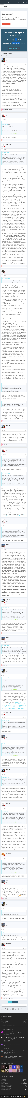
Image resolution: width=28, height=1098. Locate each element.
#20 (25, 948)
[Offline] (4, 61)
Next (14, 1002)
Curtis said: (4, 607)
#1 (25, 64)
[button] (1, 1096)
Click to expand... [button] (14, 133)
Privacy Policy (13, 1096)
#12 (25, 717)
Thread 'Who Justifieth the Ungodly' (12, 1032)
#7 (25, 525)
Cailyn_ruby (24, 1083)
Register (11, 48)
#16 (25, 858)
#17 (25, 885)
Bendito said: (5, 122)
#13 (25, 741)
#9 (25, 604)
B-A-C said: (4, 457)
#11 (25, 675)
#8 (25, 549)
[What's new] (23, 2)
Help (18, 1096)
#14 (25, 774)
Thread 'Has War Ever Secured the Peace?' (14, 1051)
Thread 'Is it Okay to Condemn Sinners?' (13, 1056)
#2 (25, 119)
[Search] (26, 2)
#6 (25, 454)
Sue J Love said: (5, 278)
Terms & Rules (6, 1096)
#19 (25, 929)
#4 (25, 275)
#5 (25, 430)
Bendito (3, 55)
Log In (17, 48)
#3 (25, 149)
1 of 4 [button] (10, 1002)
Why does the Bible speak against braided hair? (13, 515)
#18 (25, 908)
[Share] (24, 64)
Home (21, 1096)
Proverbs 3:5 (5, 124)
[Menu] (2, 2)
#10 (25, 642)
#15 (25, 808)
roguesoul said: (5, 911)
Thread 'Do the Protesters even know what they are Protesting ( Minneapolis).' (14, 1038)
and (8, 109)
